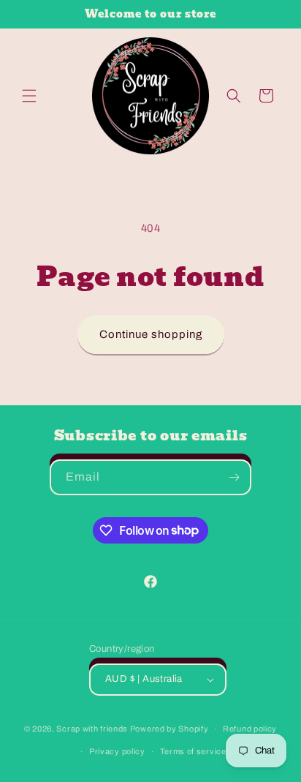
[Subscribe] (234, 477)
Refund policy (250, 728)
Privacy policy (117, 751)
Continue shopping (150, 334)
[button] (29, 96)
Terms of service (193, 751)
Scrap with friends (92, 728)
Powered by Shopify (169, 728)
